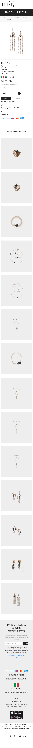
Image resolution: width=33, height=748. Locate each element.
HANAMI (17, 17)
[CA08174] (16, 427)
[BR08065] (16, 221)
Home (3, 17)
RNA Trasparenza (13, 728)
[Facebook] (10, 736)
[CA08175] (16, 461)
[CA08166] (16, 358)
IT (15, 745)
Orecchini (24, 17)
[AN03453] (16, 153)
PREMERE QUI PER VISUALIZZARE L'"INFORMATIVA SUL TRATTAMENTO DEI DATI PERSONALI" (16, 655)
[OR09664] (16, 564)
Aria (10, 17)
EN (19, 745)
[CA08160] (16, 256)
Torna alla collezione (8, 101)
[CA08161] (16, 290)
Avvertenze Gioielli (24, 728)
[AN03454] (16, 187)
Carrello (17, 98)
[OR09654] (16, 495)
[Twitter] (20, 736)
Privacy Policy (14, 727)
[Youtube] (24, 736)
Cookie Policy (5, 727)
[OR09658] (16, 530)
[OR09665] (16, 598)
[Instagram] (15, 736)
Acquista (6, 98)
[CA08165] (16, 324)
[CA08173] (16, 393)
